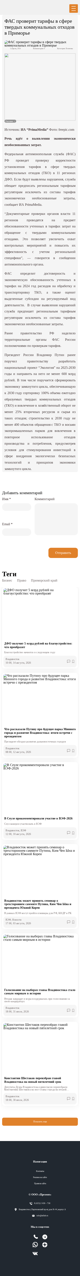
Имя (6, 499)
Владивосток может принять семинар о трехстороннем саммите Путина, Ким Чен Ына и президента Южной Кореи (37, 904)
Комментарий (45, 499)
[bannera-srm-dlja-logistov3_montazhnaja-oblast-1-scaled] (40, 87)
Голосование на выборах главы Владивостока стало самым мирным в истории (39, 991)
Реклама (9, 121)
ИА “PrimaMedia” (34, 129)
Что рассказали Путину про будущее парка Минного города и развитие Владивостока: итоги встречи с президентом (40, 733)
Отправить (63, 553)
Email (7, 524)
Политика (69, 48)
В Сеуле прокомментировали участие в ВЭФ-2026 (38, 818)
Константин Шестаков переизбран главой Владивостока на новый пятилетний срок (32, 1080)
